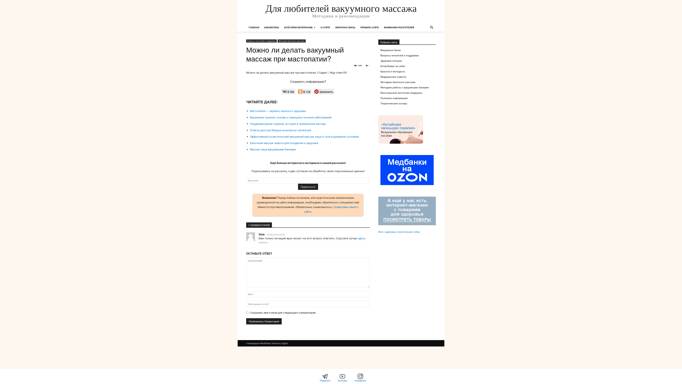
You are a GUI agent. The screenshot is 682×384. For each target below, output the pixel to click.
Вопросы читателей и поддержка (261, 41)
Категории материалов (298, 27)
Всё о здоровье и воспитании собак (399, 231)
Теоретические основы (393, 103)
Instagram (360, 380)
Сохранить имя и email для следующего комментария (283, 312)
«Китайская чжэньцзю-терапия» (398, 125)
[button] (431, 28)
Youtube (342, 380)
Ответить (263, 242)
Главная (254, 27)
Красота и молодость (392, 71)
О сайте (325, 27)
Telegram (325, 380)
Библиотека (271, 27)
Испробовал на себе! (392, 66)
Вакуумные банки (390, 50)
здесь (361, 238)
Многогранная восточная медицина (401, 92)
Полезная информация (394, 98)
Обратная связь (345, 27)
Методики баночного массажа (292, 41)
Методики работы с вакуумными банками (404, 87)
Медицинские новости (393, 76)
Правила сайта (369, 27)
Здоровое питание (391, 60)
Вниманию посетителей (399, 27)
